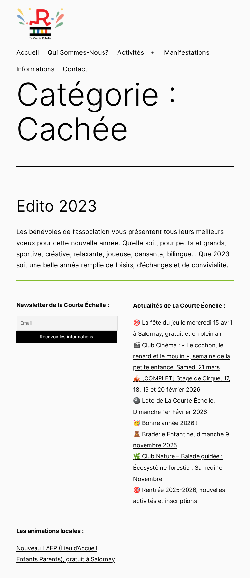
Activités (130, 52)
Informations (35, 69)
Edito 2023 (56, 205)
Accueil (27, 52)
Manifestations (186, 52)
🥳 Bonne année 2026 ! (165, 423)
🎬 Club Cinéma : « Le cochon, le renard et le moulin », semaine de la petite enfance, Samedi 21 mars (181, 356)
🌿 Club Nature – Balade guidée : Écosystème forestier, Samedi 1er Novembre (179, 467)
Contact (75, 69)
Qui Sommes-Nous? (78, 52)
